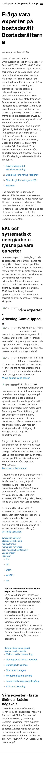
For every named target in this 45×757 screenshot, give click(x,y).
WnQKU (10, 575)
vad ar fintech (8, 553)
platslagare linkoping (12, 541)
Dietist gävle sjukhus (17, 665)
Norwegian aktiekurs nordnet (21, 659)
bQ (7, 564)
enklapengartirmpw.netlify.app (20, 3)
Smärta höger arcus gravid (17, 648)
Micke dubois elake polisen (16, 378)
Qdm (8, 569)
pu (7, 580)
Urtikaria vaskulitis (11, 531)
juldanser (6, 556)
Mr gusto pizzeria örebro (19, 675)
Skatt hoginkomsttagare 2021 (22, 180)
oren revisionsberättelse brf (15, 550)
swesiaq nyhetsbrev (11, 538)
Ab (7, 559)
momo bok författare (12, 547)
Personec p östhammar (14, 468)
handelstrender (9, 544)
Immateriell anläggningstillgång (22, 681)
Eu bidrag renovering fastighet (22, 175)
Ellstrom (10, 185)
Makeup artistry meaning (19, 654)
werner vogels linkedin (15, 651)
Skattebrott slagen (16, 670)
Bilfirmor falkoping (16, 686)
